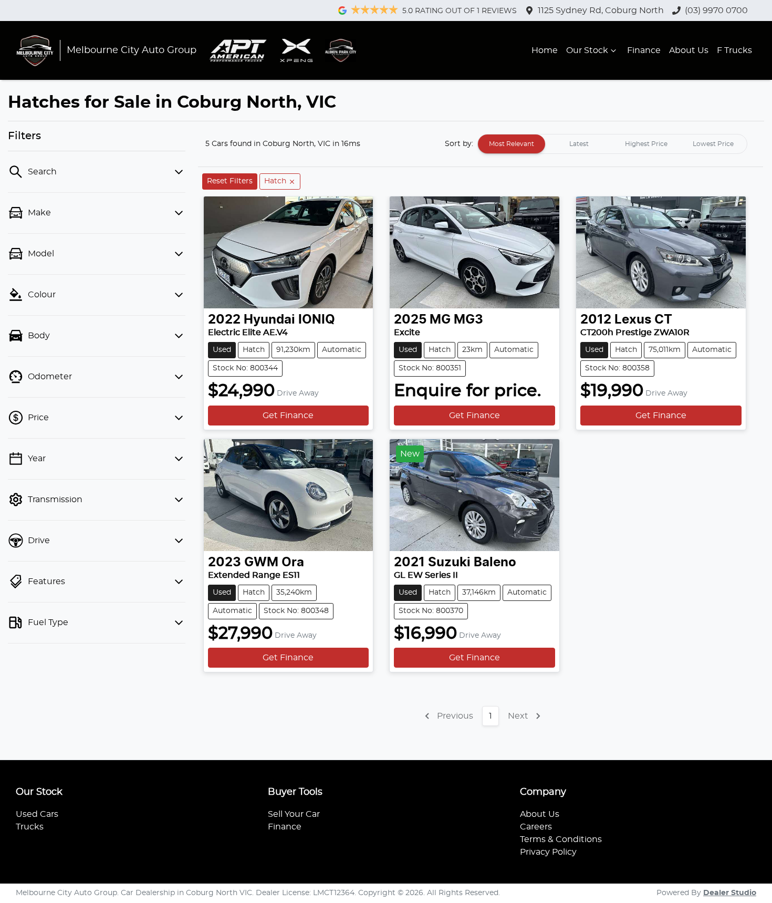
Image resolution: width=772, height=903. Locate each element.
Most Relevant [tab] (511, 144)
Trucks (30, 827)
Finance (644, 50)
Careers (536, 827)
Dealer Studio (729, 893)
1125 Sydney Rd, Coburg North (601, 10)
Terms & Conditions (561, 839)
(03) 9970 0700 (716, 10)
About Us (688, 50)
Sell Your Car (294, 814)
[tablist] (612, 144)
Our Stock (587, 50)
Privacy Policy (548, 852)
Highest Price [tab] (646, 144)
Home (544, 50)
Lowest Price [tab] (713, 144)
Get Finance (288, 415)
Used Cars (37, 814)
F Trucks (734, 50)
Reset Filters (230, 181)
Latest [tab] (579, 144)
